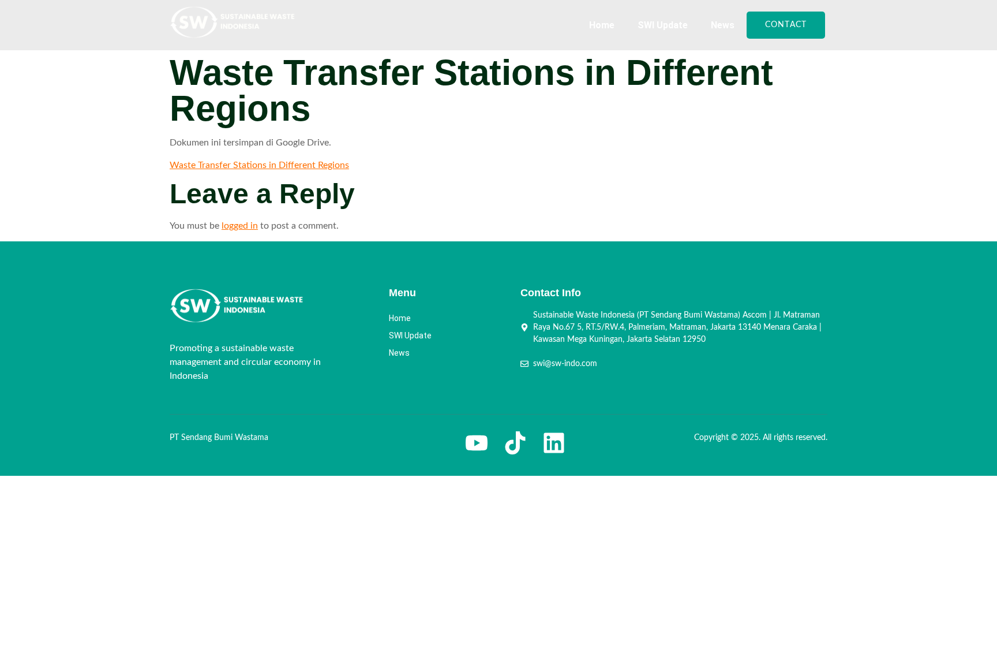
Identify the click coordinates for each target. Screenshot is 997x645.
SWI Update (663, 25)
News (722, 25)
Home (601, 25)
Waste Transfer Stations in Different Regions (259, 165)
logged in (240, 225)
